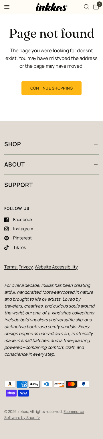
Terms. (11, 267)
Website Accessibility (56, 267)
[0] (95, 7)
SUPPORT (18, 185)
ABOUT (14, 164)
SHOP (12, 144)
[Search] (86, 7)
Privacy (26, 267)
